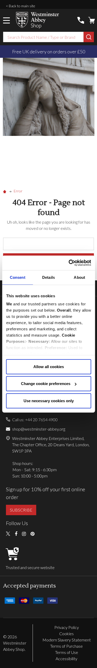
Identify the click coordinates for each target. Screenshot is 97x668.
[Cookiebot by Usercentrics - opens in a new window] (69, 263)
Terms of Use (66, 652)
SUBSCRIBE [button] (21, 509)
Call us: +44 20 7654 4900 (35, 419)
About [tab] (79, 277)
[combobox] (43, 37)
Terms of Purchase (66, 646)
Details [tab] (48, 277)
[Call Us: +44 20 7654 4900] (80, 20)
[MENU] (6, 20)
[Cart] (91, 20)
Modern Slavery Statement (66, 639)
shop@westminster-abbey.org (38, 428)
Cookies (66, 633)
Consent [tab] (17, 277)
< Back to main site (20, 6)
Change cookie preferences (45, 383)
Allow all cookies (48, 366)
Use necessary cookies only (49, 400)
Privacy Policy (66, 627)
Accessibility (66, 658)
